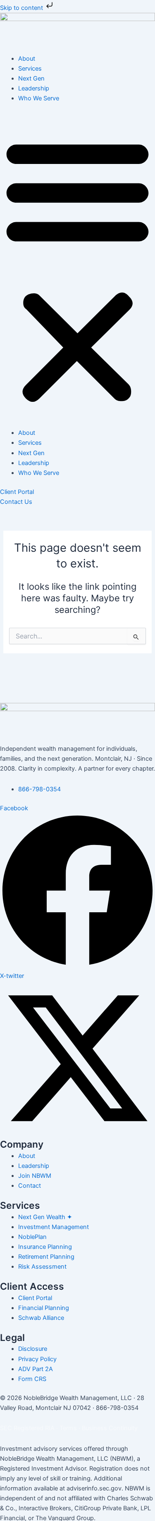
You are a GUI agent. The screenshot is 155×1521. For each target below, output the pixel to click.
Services (30, 68)
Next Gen (31, 78)
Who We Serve (38, 98)
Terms (68, 1428)
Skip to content (22, 8)
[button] (77, 270)
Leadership (33, 88)
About (26, 58)
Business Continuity (110, 1428)
